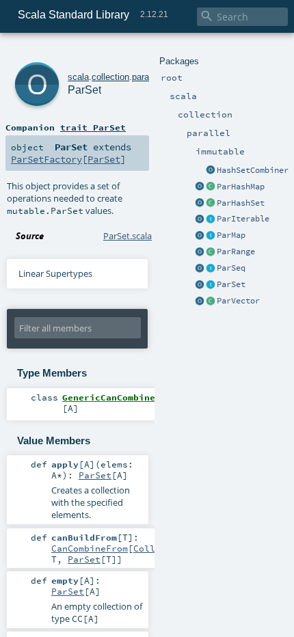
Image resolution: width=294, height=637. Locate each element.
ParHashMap (241, 186)
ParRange (236, 251)
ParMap (231, 235)
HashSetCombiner (253, 170)
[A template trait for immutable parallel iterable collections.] (210, 219)
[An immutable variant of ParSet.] (210, 285)
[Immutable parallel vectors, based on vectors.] (210, 301)
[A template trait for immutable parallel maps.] (210, 235)
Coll (144, 548)
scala (78, 77)
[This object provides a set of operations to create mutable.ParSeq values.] (199, 268)
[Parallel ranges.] (210, 252)
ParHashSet (241, 203)
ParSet (231, 284)
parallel (146, 77)
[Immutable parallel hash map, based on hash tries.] (210, 187)
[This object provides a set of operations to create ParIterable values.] (199, 219)
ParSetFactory (46, 159)
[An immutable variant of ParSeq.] (210, 268)
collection (110, 77)
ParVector (238, 301)
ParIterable (243, 218)
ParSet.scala (127, 236)
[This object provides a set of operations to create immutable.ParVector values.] (199, 301)
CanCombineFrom (89, 548)
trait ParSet (93, 127)
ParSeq (231, 268)
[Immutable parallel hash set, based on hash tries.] (210, 203)
